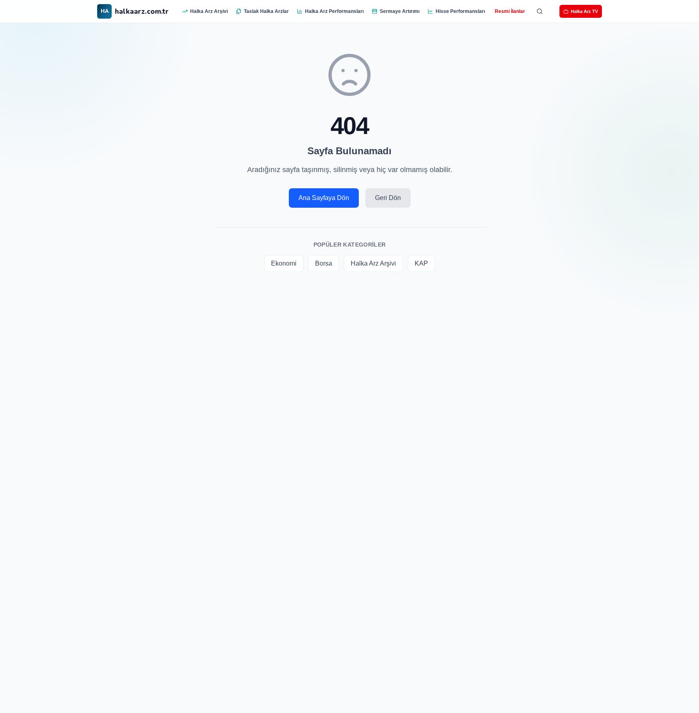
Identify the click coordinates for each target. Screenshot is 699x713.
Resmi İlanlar (510, 11)
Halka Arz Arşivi (209, 11)
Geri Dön (388, 197)
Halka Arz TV (584, 11)
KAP (421, 263)
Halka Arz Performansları (334, 11)
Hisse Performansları (460, 11)
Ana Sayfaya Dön (324, 197)
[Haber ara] (539, 11)
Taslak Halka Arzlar (266, 11)
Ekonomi (284, 263)
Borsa (323, 263)
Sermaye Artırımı (399, 11)
